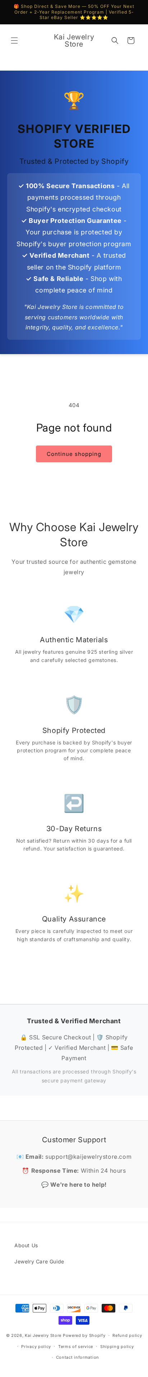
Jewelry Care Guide (39, 1261)
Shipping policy (117, 1346)
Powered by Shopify (84, 1335)
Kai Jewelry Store (43, 1335)
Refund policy (127, 1335)
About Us (26, 1245)
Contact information (77, 1357)
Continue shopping (74, 454)
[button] (14, 40)
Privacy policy (36, 1346)
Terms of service (75, 1346)
